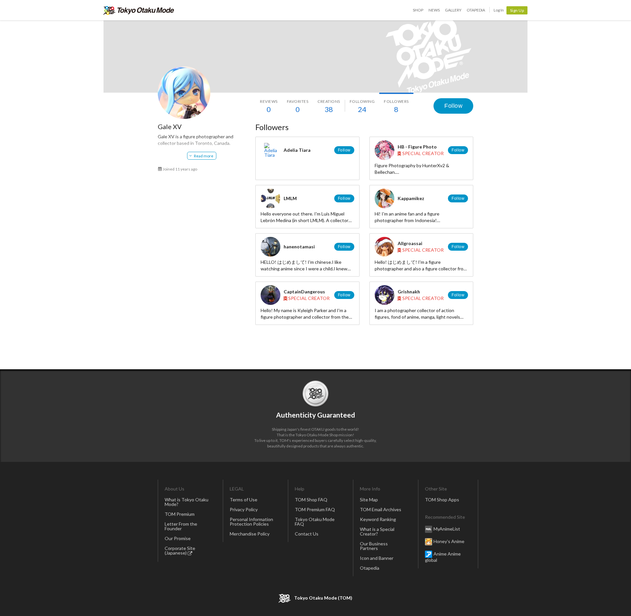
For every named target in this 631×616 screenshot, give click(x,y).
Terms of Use (243, 499)
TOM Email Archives (380, 509)
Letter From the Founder (181, 526)
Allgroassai (410, 243)
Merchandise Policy (249, 533)
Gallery (453, 10)
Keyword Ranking (378, 519)
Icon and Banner (376, 558)
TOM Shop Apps (442, 499)
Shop (418, 10)
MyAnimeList (446, 529)
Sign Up (517, 10)
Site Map (369, 499)
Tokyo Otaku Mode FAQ (315, 521)
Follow (453, 106)
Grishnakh (409, 291)
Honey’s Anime (448, 541)
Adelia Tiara (297, 150)
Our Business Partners (374, 546)
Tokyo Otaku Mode (139, 10)
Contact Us (306, 533)
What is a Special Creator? (377, 531)
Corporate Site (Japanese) (180, 550)
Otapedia (476, 10)
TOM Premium (180, 514)
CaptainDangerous (304, 291)
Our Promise (178, 538)
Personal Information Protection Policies (251, 521)
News (434, 10)
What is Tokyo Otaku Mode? (186, 502)
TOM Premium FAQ (315, 509)
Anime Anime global (443, 557)
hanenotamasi (299, 246)
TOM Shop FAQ (311, 499)
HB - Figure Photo (417, 146)
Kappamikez (411, 198)
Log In (499, 10)
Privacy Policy (244, 509)
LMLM (290, 198)
